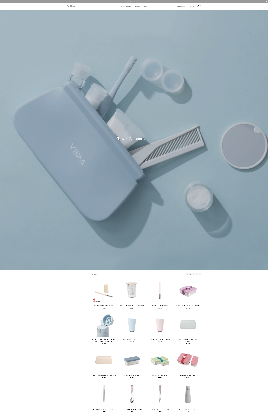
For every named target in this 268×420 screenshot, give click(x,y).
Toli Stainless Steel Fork (160, 409)
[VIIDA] (71, 6)
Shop (145, 6)
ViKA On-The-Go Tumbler (131, 339)
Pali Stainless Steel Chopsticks (103, 409)
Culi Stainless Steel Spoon (132, 409)
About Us (128, 6)
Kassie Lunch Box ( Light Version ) (188, 306)
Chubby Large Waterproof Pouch (104, 375)
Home (122, 6)
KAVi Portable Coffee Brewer (160, 339)
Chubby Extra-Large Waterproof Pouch (188, 340)
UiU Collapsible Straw (160, 306)
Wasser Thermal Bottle (188, 409)
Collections (138, 6)
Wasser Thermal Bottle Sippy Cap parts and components (104, 340)
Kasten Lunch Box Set (160, 375)
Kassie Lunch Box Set (188, 375)
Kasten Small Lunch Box (132, 375)
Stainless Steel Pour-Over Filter (132, 306)
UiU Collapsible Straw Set (103, 306)
